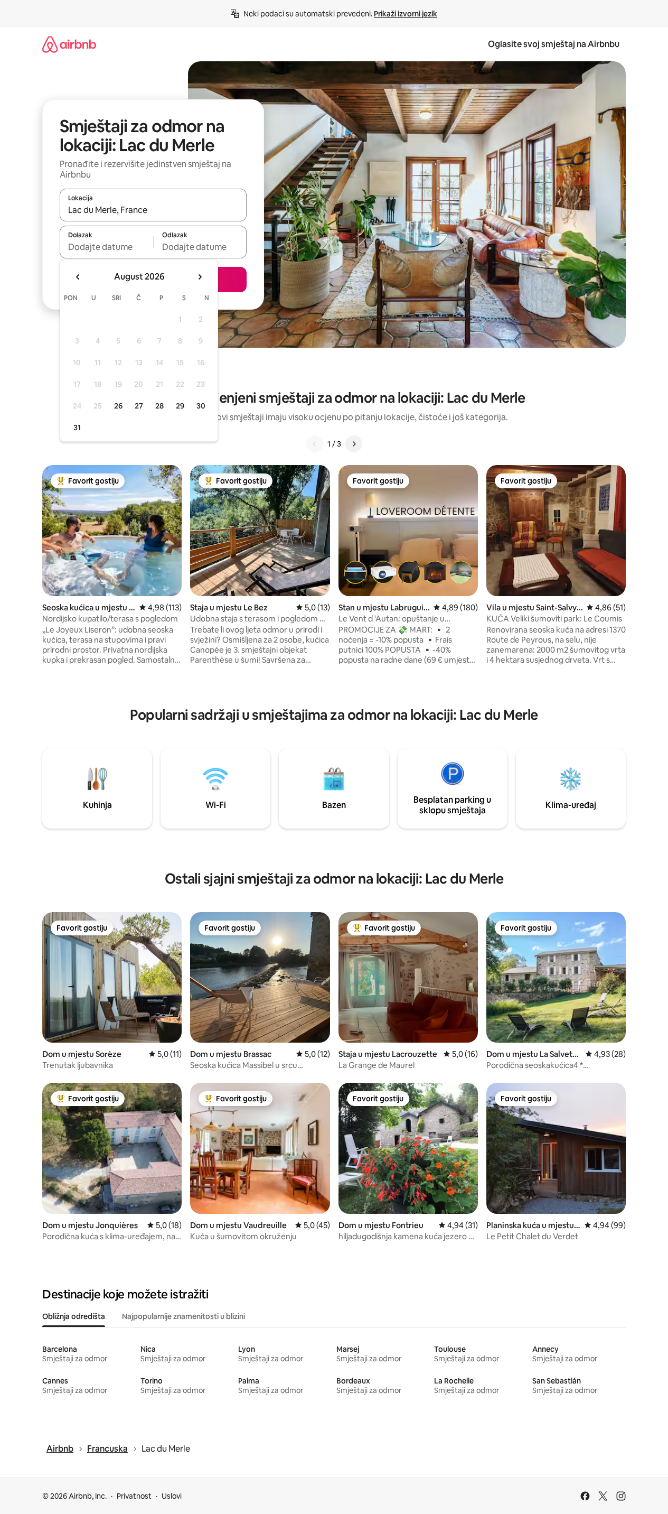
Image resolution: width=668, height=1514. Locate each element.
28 (159, 406)
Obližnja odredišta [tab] (73, 1316)
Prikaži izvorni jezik (405, 13)
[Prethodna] (314, 443)
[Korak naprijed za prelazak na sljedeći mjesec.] (199, 277)
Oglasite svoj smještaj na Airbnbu (553, 44)
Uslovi (172, 1496)
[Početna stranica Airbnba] (69, 44)
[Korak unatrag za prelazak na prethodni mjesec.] (78, 277)
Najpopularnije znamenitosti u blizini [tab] (183, 1316)
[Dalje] (353, 443)
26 (118, 406)
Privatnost (134, 1496)
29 (180, 406)
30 (200, 406)
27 (139, 406)
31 (77, 427)
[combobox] (153, 209)
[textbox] (106, 246)
